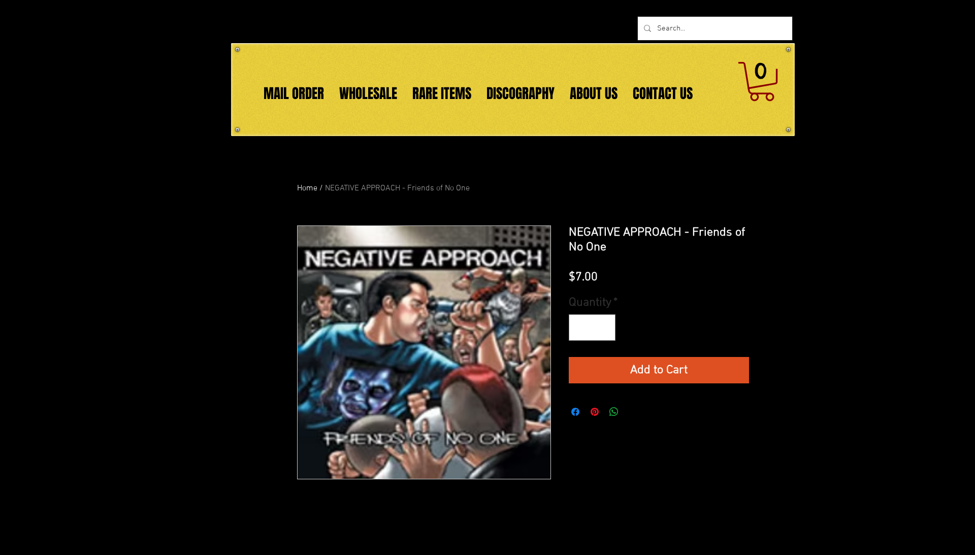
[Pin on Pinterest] (595, 412)
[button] (761, 81)
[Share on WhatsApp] (614, 412)
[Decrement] (580, 327)
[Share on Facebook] (575, 412)
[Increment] (604, 327)
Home (307, 188)
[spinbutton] (592, 327)
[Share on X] (633, 412)
